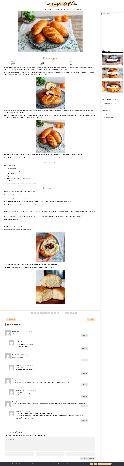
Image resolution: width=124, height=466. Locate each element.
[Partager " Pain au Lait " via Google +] (37, 313)
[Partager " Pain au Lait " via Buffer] (49, 313)
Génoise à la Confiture (108, 117)
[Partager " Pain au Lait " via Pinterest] (43, 313)
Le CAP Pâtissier (70, 9)
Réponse (84, 335)
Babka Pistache (107, 107)
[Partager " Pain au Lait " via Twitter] (35, 313)
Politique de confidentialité (104, 463)
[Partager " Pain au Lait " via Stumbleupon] (52, 313)
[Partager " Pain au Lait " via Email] (55, 313)
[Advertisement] (113, 35)
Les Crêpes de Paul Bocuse (109, 114)
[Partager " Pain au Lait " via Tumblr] (40, 313)
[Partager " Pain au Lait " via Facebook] (32, 313)
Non (95, 463)
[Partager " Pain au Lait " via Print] (57, 313)
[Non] (122, 464)
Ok (91, 463)
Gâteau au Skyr (107, 110)
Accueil (44, 9)
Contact (79, 9)
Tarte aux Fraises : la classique (110, 103)
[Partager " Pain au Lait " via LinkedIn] (46, 313)
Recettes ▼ (50, 9)
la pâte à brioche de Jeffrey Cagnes (50, 157)
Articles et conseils (60, 9)
